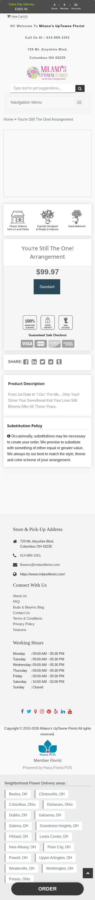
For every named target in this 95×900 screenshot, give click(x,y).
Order (47, 889)
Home (8, 119)
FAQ (16, 601)
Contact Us (21, 613)
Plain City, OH (59, 847)
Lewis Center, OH (54, 836)
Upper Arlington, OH (55, 858)
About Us (20, 596)
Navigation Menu (26, 102)
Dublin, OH (18, 815)
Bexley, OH (18, 794)
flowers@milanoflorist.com (40, 565)
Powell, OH (18, 858)
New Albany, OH (22, 847)
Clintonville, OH (52, 794)
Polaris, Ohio (19, 879)
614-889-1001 (58, 37)
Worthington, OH (59, 868)
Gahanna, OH (50, 815)
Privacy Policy (24, 624)
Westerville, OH (22, 868)
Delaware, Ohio (60, 804)
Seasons (19, 630)
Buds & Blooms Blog (28, 607)
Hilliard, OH (18, 836)
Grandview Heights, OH (59, 826)
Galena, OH (18, 826)
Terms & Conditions (27, 618)
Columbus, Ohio (22, 804)
